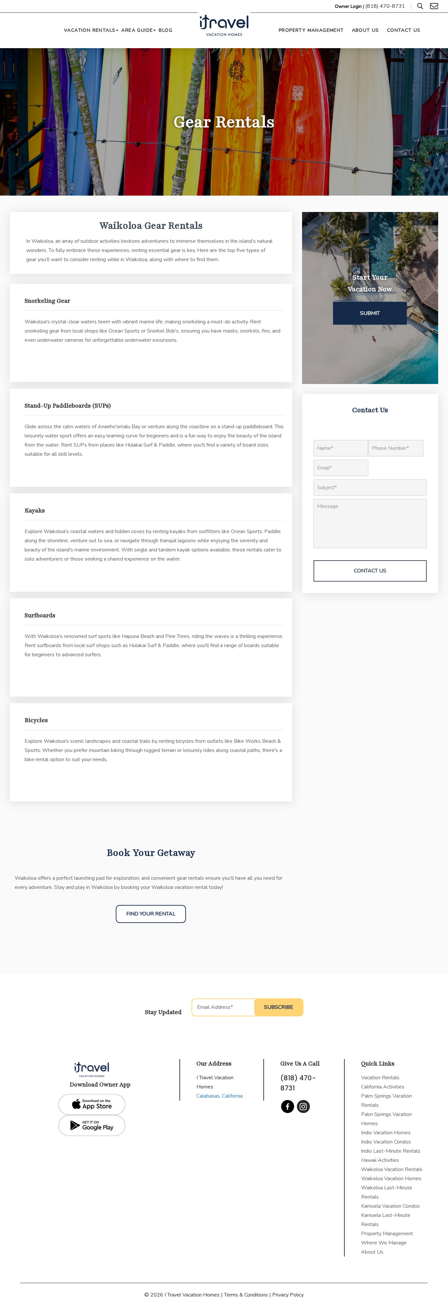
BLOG (166, 30)
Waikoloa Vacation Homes (391, 1178)
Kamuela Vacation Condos (390, 1206)
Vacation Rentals (89, 30)
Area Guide (137, 30)
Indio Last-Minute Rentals (390, 1151)
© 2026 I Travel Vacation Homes (182, 1294)
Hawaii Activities (380, 1160)
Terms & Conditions (246, 1294)
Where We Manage (384, 1242)
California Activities (382, 1086)
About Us (365, 30)
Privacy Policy (288, 1294)
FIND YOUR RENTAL (150, 913)
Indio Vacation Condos (386, 1141)
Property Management (311, 30)
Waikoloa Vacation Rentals (391, 1169)
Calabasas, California (219, 1096)
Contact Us (404, 30)
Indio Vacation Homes (386, 1132)
